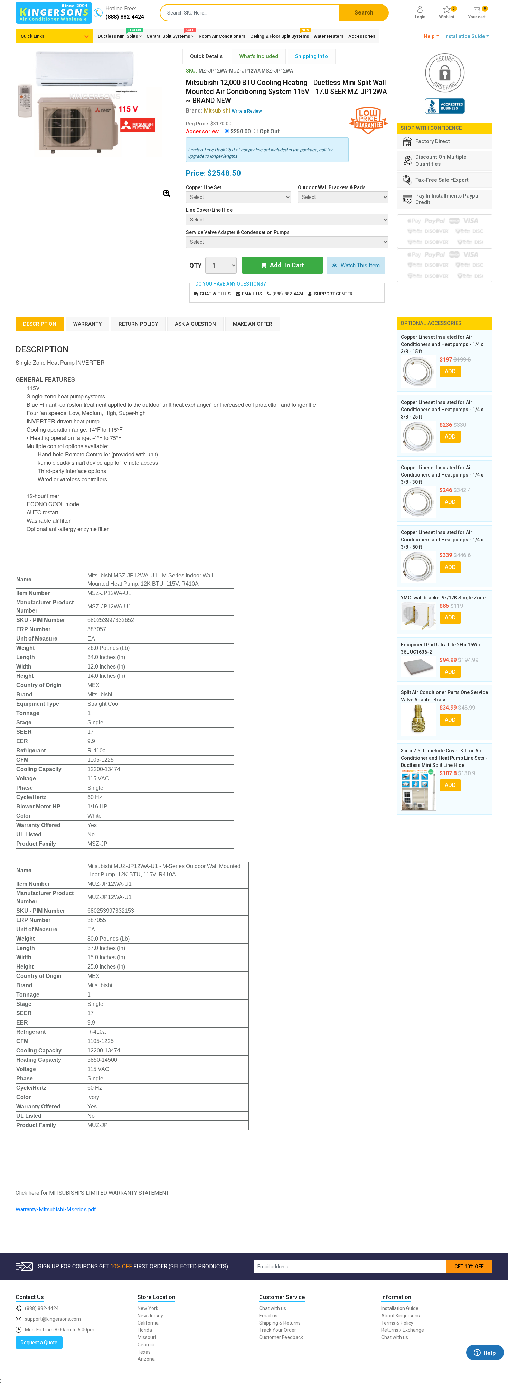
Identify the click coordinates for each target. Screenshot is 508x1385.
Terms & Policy (397, 1323)
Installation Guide (399, 1308)
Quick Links (32, 36)
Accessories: (202, 131)
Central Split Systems (170, 35)
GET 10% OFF (469, 1266)
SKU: (191, 71)
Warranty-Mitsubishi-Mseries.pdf (56, 1209)
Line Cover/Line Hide (209, 210)
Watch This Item (360, 265)
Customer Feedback (281, 1337)
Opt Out (270, 131)
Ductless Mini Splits (120, 35)
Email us (252, 293)
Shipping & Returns (280, 1323)
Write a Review (247, 111)
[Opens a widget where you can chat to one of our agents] (485, 1363)
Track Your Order (277, 1330)
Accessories (361, 36)
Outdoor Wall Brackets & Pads (332, 187)
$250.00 (241, 131)
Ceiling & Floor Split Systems (279, 35)
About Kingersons (400, 1315)
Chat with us (215, 293)
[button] (432, 36)
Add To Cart (287, 265)
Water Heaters (329, 36)
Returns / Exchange (402, 1330)
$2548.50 (224, 173)
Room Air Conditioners (222, 36)
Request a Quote (39, 1342)
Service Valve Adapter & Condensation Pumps (238, 232)
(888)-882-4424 (287, 293)
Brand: (208, 110)
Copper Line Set (203, 187)
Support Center (333, 293)
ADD (450, 371)
